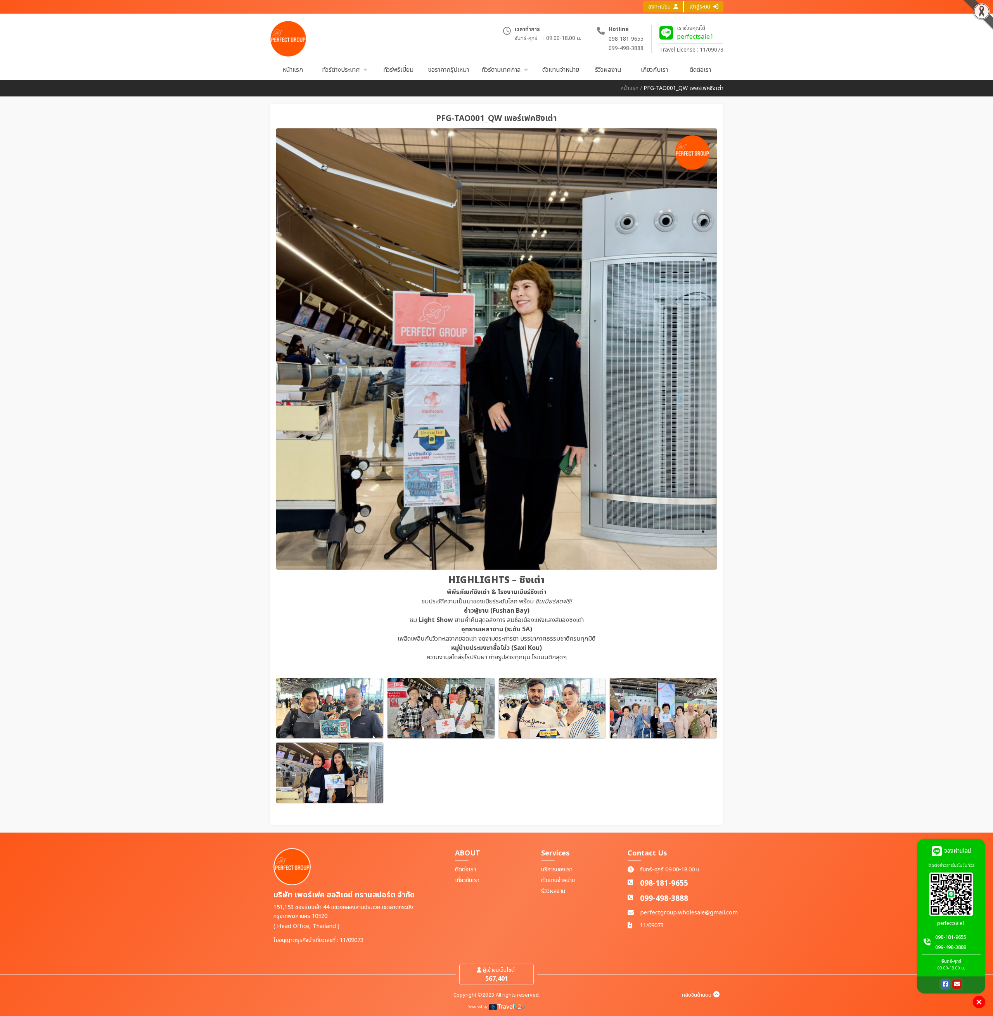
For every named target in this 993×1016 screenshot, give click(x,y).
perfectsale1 (695, 36)
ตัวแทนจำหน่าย (558, 880)
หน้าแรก (629, 88)
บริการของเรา (557, 869)
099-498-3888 (626, 48)
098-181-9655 (626, 39)
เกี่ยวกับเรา (467, 880)
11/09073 (652, 925)
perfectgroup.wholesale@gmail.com (689, 912)
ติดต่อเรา (465, 869)
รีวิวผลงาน (553, 891)
